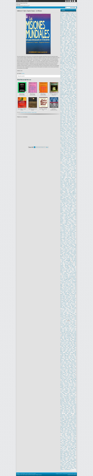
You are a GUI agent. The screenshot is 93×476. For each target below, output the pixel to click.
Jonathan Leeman (69, 268)
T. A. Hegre (63, 433)
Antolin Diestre (70, 43)
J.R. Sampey (63, 227)
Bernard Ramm (64, 56)
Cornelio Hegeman (70, 95)
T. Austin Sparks (68, 433)
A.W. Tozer (73, 14)
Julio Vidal (74, 292)
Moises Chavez (64, 354)
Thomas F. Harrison (65, 437)
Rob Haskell (67, 400)
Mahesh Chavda (63, 330)
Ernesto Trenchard (73, 150)
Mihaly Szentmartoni (70, 351)
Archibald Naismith (68, 45)
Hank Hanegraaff (63, 199)
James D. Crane (66, 234)
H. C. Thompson (66, 197)
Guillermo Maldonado (73, 193)
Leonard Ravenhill (63, 315)
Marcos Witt (63, 332)
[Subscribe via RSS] (74, 1)
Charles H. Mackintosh (68, 81)
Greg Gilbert (70, 190)
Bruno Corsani (64, 64)
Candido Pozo (66, 71)
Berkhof (75, 55)
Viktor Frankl (74, 445)
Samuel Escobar (73, 416)
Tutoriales (73, 443)
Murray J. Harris (70, 354)
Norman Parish (70, 364)
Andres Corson (70, 36)
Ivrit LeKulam (67, 219)
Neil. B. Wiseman (63, 359)
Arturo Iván (71, 49)
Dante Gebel (62, 105)
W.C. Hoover (70, 447)
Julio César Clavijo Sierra (68, 292)
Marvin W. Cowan (64, 341)
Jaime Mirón (71, 231)
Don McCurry (73, 129)
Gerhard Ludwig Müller (68, 184)
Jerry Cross (69, 247)
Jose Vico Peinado (68, 281)
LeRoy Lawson (74, 316)
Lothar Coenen (72, 323)
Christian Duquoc (68, 87)
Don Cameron (73, 128)
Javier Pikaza (73, 241)
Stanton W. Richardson (64, 426)
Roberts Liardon (70, 406)
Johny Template (28, 473)
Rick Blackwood (72, 398)
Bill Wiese (73, 61)
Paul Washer (71, 376)
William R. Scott (63, 462)
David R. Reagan (63, 117)
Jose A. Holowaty (73, 272)
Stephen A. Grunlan (72, 426)
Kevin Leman (70, 304)
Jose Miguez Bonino (67, 279)
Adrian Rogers (71, 17)
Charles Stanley (68, 84)
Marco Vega (69, 330)
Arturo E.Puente (66, 49)
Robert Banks (62, 401)
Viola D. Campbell (64, 446)
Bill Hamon (71, 60)
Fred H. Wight (67, 167)
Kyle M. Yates (74, 307)
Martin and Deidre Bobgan (68, 337)
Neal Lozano (67, 358)
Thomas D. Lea (66, 436)
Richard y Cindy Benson (65, 398)
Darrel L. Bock (67, 106)
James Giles (73, 237)
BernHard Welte (62, 57)
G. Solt (62, 171)
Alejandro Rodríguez (63, 27)
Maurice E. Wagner (67, 342)
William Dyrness (63, 459)
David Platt (73, 116)
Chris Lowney (63, 85)
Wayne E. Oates (73, 452)
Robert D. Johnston (69, 401)
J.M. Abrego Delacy (63, 226)
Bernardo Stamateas (71, 56)
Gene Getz (73, 178)
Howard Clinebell (73, 212)
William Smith (68, 463)
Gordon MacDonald (72, 189)
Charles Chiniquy (64, 79)
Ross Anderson (66, 412)
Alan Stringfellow (63, 20)
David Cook (67, 109)
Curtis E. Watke (73, 97)
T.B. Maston (74, 433)
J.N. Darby (69, 226)
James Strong (66, 240)
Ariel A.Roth (64, 47)
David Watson (73, 119)
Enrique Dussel (72, 148)
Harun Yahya (62, 203)
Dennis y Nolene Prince (71, 124)
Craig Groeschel (69, 96)
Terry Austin (74, 434)
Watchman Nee (66, 452)
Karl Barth (68, 295)
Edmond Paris (74, 139)
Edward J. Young (72, 142)
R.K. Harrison (72, 386)
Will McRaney (66, 456)
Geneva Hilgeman (72, 179)
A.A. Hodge (71, 13)
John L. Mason (74, 259)
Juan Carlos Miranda (67, 286)
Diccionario (65, 126)
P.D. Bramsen (64, 369)
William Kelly (64, 461)
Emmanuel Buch (66, 148)
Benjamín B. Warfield (63, 55)
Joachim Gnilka (70, 251)
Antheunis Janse (72, 41)
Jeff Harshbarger (71, 245)
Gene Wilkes (67, 179)
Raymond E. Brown (68, 389)
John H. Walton (73, 258)
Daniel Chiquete (62, 102)
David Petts (68, 116)
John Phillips (66, 262)
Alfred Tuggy (68, 33)
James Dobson (70, 235)
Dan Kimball (66, 101)
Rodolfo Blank (66, 407)
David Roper (69, 117)
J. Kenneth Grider (66, 223)
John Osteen (64, 261)
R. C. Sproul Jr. (67, 385)
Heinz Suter (65, 204)
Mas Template (33, 473)
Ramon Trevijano (73, 387)
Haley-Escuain (73, 198)
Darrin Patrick (73, 106)
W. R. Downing (71, 446)
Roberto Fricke (74, 405)
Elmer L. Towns (74, 145)
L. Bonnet (69, 308)
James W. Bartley (72, 240)
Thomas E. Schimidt (73, 436)
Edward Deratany (66, 142)
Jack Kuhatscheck (63, 228)
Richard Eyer (62, 395)
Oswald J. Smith (73, 368)
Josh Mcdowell (74, 281)
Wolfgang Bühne (63, 467)
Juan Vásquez (64, 291)
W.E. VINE (74, 447)
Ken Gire (68, 299)
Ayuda (61, 51)
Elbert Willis (63, 145)
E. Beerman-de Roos (63, 135)
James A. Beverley (63, 233)
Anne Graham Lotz (63, 40)
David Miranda (72, 115)
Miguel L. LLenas (66, 349)
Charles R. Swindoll (63, 83)
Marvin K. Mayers (68, 340)
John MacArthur (68, 260)
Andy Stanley (66, 38)
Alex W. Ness (73, 29)
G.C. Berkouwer (67, 171)
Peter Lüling (73, 380)
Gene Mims (62, 179)
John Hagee (63, 259)
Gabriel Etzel (73, 172)
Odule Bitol (71, 365)
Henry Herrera (66, 207)
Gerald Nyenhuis (72, 182)
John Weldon (67, 266)
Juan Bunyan (72, 285)
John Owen (69, 261)
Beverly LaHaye (68, 58)
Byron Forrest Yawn (72, 65)
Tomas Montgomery (73, 442)
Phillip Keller (71, 382)
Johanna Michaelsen (67, 253)
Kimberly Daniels (67, 305)
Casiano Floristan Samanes (64, 77)
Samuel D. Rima (67, 416)
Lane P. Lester (66, 309)
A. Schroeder (67, 13)
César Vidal (62, 78)
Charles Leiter (66, 82)
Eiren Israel (74, 144)
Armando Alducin (63, 48)
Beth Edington (74, 57)
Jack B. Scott (68, 227)
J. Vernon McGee (68, 225)
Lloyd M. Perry (69, 321)
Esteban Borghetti (70, 151)
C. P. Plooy (72, 68)
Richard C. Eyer (72, 394)
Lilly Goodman (73, 320)
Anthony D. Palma (63, 43)
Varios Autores (62, 445)
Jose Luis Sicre (62, 278)
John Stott (66, 265)
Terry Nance (64, 435)
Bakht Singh (74, 51)
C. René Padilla (68, 69)
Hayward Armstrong (69, 203)
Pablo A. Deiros (62, 371)
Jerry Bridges (64, 247)
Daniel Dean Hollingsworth (71, 102)
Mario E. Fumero (73, 333)
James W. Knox (62, 241)
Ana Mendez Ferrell (63, 36)
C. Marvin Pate (67, 68)
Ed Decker (65, 137)
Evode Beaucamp (68, 155)
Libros (35, 112)
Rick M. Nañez (68, 399)
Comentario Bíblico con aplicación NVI (67, 92)
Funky (70, 169)
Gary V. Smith (69, 177)
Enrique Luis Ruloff (63, 149)
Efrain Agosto (70, 144)
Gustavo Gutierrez (63, 196)
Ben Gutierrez (67, 54)
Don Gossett (68, 129)
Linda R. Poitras (63, 321)
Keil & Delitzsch (68, 298)
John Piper (71, 262)
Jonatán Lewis (62, 268)
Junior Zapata (70, 293)
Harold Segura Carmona (65, 201)
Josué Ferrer (69, 282)
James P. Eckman (70, 239)
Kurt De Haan (69, 307)
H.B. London (72, 197)
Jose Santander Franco (65, 280)
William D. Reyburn (71, 457)
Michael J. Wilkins (72, 347)
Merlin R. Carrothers (67, 345)
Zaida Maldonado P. (68, 469)
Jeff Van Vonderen (66, 246)
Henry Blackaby (70, 206)
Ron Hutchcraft (66, 410)
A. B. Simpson (68, 11)
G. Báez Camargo (67, 170)
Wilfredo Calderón (63, 455)
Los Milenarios (66, 323)
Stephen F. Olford (70, 427)
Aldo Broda (73, 22)
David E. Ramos (73, 110)
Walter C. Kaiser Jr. (63, 449)
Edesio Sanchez (70, 138)
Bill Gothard (66, 60)
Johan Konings (67, 252)
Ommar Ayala (67, 366)
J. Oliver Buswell (64, 224)
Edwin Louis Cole (63, 144)
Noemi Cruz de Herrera (64, 361)
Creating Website (22, 473)
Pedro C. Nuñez (67, 378)
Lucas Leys (73, 324)
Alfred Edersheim (72, 31)
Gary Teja (73, 176)
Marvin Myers (74, 340)
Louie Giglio (62, 324)
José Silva (71, 280)
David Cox (71, 109)
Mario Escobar (64, 334)
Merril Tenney (74, 345)
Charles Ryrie (62, 84)
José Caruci (71, 274)
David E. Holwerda (67, 110)
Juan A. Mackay (66, 285)
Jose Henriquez (65, 275)
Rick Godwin (62, 399)
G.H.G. (72, 171)
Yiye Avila (66, 468)
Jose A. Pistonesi (64, 273)
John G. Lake (65, 257)
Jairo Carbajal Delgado (71, 232)
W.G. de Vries (64, 448)
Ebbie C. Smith (69, 136)
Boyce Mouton (62, 63)
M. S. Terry (73, 328)
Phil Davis (68, 381)
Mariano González (67, 333)
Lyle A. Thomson (67, 328)
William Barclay (63, 457)
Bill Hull (65, 61)
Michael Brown (70, 346)
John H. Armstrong (67, 258)
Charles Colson (70, 79)
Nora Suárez (62, 362)
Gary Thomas (62, 177)
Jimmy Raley (65, 251)
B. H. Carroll (69, 51)
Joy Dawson (71, 284)
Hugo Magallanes (68, 214)
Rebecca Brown (65, 391)
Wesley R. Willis (66, 454)
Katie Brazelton (72, 296)
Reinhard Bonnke (72, 392)
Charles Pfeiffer (72, 82)
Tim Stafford (64, 441)
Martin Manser (64, 339)
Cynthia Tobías (63, 98)
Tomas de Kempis (66, 442)
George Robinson (66, 182)
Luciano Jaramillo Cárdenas (64, 325)
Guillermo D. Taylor (30, 112)
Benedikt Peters (72, 54)
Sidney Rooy (71, 422)
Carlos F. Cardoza (72, 74)
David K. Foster (70, 114)
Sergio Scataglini (69, 421)
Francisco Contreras (65, 162)
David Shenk (70, 118)
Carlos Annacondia (63, 72)
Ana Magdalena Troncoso (65, 35)
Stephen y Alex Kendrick (69, 428)
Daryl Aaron (62, 108)
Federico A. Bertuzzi (63, 156)
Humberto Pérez (67, 216)
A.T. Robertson (67, 14)
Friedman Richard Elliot (64, 169)
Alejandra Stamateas (63, 23)
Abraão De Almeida (68, 16)
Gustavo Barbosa (72, 194)
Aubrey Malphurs (66, 50)
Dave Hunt (67, 108)
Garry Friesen (69, 173)
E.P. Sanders (64, 136)
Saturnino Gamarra (73, 420)
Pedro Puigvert (74, 378)
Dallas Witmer (71, 99)
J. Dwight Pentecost (68, 220)
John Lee (63, 260)
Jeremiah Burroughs (73, 246)
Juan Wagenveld (69, 291)
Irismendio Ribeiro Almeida (68, 218)
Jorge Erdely (68, 271)
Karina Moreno (62, 295)
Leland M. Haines (67, 314)
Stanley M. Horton (72, 425)
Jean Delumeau (72, 243)
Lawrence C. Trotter (63, 312)
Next (47, 147)
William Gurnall (66, 460)
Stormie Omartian (73, 429)
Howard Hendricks (64, 213)
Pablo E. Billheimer (67, 372)
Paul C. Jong (67, 374)
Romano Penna (66, 409)
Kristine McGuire (63, 307)
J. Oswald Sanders (71, 224)
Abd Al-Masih (62, 15)
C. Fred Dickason (70, 67)
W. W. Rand (65, 447)
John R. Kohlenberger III (69, 264)
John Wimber (67, 267)
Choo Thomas (74, 84)
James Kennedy (62, 238)
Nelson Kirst (70, 359)
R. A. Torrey (72, 384)
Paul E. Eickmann (70, 375)
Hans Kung (74, 199)
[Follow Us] (70, 1)
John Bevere (64, 254)
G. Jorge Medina (73, 170)
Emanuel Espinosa (64, 146)
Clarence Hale (62, 90)
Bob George (67, 62)
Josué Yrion (66, 284)
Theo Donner (69, 435)
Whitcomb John (72, 454)
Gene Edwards (68, 178)
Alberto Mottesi (74, 21)
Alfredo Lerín (73, 33)
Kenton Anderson (63, 304)
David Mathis (67, 115)
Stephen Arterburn (63, 427)
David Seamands (63, 118)
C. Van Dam (74, 69)
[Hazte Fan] (72, 1)
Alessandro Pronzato (63, 28)
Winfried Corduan (66, 466)
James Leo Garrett (69, 238)
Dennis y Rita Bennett (63, 125)
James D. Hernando (63, 235)
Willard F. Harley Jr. (72, 456)
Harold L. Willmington (72, 200)
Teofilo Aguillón (68, 434)
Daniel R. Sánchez (63, 103)
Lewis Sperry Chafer (68, 319)
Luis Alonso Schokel (65, 326)
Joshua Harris (64, 282)
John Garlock (71, 257)
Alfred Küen (62, 33)
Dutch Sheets (73, 133)
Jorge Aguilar (65, 270)
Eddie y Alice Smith (63, 138)
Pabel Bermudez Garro (71, 369)
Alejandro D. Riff (72, 23)
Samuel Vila (67, 419)
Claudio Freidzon (70, 90)
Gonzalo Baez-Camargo (68, 186)
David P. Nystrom (63, 116)
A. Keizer (73, 11)
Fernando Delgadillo (68, 157)
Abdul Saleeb (68, 15)
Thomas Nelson (69, 439)
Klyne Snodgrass (72, 306)
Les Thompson (63, 318)
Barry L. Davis (71, 53)
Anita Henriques (72, 38)
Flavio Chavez (73, 158)
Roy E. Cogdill (71, 412)
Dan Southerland (72, 101)
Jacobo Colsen (65, 230)
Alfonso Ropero (66, 31)
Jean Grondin (62, 244)
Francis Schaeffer (73, 160)
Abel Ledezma (73, 15)
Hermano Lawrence (68, 211)
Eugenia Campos (24, 112)
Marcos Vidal (74, 331)
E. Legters (69, 135)
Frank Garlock (67, 165)
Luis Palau (68, 327)
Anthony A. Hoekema (63, 42)
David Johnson (73, 112)
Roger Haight (70, 408)
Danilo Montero (72, 104)
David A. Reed (72, 108)
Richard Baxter (66, 394)
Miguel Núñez (73, 349)
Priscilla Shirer (66, 384)
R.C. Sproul (66, 386)
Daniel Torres (67, 104)
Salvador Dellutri (69, 415)
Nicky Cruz (73, 360)
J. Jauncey (70, 221)
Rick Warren (73, 399)
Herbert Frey (62, 209)
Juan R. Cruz (72, 288)
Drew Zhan (68, 133)
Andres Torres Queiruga (68, 37)
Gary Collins (69, 175)
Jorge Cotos (70, 270)
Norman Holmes (64, 364)
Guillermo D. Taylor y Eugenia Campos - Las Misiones (29, 11)
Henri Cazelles (62, 205)
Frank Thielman (69, 166)
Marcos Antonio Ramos (67, 331)
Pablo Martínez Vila (63, 373)
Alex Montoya (67, 29)
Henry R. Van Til (72, 207)
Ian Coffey (72, 216)
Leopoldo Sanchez (68, 316)
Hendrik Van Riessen (72, 204)
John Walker (71, 265)
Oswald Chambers (67, 368)
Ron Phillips (72, 410)
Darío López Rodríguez (69, 105)
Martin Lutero (74, 338)
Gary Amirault (74, 173)
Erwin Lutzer (63, 151)
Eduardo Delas (70, 140)
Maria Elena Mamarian (69, 332)
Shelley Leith (66, 422)
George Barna (62, 180)
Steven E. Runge (67, 429)
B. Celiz (65, 51)
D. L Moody (69, 98)
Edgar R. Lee (69, 139)
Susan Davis (64, 430)
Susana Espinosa (66, 432)
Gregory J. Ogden (68, 192)
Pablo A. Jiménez (70, 371)
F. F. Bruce (73, 155)
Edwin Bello (68, 143)
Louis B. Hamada (68, 324)
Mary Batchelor (70, 341)
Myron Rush (72, 355)
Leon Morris (73, 314)
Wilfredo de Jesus (70, 455)
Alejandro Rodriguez (72, 26)
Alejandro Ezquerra (72, 24)
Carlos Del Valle (66, 74)
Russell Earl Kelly (69, 414)
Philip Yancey (66, 382)
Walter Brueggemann (71, 448)
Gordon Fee (74, 187)
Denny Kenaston (70, 125)
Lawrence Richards (63, 313)
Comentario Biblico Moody (64, 94)
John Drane (66, 255)
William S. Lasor (69, 462)
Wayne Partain (69, 453)
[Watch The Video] (66, 1)
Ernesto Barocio (67, 150)
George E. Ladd (68, 180)
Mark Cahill (74, 334)
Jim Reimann (71, 250)
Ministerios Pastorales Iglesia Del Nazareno (68, 353)
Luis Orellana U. (72, 326)
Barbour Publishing (65, 53)
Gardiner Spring (62, 173)
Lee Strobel (71, 313)
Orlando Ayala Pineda (63, 367)
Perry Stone (63, 380)
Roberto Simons (64, 406)
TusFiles (23, 73)
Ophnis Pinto (73, 366)
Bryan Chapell (70, 64)
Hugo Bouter (71, 213)
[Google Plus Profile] (68, 1)
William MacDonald (71, 461)
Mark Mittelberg (69, 335)
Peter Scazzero (62, 381)
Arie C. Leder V (74, 45)
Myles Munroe (67, 355)
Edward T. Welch (62, 143)
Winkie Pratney (73, 466)
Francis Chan (67, 160)
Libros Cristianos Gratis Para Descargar (28, 474)
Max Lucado (73, 342)
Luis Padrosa (62, 327)
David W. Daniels (66, 119)
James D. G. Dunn (72, 234)
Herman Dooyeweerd (68, 210)
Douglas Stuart (62, 133)
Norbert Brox (68, 362)
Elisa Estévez (68, 145)
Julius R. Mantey (64, 293)
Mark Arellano (69, 334)
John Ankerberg (73, 253)
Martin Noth (70, 339)
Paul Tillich (66, 376)
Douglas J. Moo (72, 132)
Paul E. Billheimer (63, 375)
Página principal (20, 7)
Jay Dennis (62, 243)
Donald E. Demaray (70, 130)
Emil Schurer (70, 146)
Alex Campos (71, 28)
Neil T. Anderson (72, 358)
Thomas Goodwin (63, 439)
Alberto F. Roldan (67, 21)
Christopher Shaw (69, 88)
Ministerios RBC (73, 353)
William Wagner (73, 463)
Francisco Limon (64, 163)
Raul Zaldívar (71, 388)
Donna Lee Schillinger (69, 131)
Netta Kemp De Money (67, 360)
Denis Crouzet (62, 124)
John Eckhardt (71, 255)
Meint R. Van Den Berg (69, 344)
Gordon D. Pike (69, 187)
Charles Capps (74, 78)
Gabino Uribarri (66, 172)
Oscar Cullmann (70, 367)
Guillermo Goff (66, 193)
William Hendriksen (73, 460)
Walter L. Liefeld (68, 450)
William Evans (70, 459)
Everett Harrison (70, 153)
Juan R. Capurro (66, 288)
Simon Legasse (68, 423)
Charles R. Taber (72, 83)
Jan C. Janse (68, 241)
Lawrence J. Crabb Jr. (71, 312)
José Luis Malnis (65, 277)
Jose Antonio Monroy (65, 274)
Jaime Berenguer (72, 230)
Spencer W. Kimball (65, 425)
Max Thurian (62, 344)
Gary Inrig (73, 175)
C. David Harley (63, 67)
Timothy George (69, 441)
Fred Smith (73, 167)
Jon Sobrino (73, 267)
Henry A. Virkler (70, 205)
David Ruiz (73, 117)
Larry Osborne (73, 311)
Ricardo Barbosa (70, 393)
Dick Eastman (71, 126)
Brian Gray (68, 63)
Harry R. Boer (73, 201)
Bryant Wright (66, 65)
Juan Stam (69, 289)
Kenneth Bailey (62, 300)
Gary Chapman (63, 175)
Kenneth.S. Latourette (71, 302)
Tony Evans (69, 443)
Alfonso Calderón (70, 30)
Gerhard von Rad (67, 185)
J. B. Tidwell (72, 219)
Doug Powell (66, 132)
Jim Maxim (66, 250)
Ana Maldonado (72, 35)
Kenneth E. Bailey (65, 301)
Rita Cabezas (62, 400)
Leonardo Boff (70, 315)
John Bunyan (70, 254)
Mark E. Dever (63, 335)
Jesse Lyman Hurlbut (66, 248)
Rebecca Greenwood (73, 391)
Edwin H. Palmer (73, 143)
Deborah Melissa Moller (71, 122)
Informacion (71, 217)
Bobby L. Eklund (72, 62)
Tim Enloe (69, 440)
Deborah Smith (72, 123)
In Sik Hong (66, 217)
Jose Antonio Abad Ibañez (72, 273)
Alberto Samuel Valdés (65, 22)
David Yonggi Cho (70, 121)
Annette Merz (70, 40)
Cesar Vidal (73, 77)
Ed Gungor (69, 137)
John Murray (74, 260)
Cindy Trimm (73, 89)
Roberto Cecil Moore (67, 405)
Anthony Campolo (72, 42)
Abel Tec (61, 16)
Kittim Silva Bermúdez (64, 306)
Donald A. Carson (63, 130)
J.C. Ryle (73, 225)
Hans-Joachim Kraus (65, 200)
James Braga (70, 233)
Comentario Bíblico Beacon (70, 91)
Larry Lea (67, 311)
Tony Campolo (63, 443)
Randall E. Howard (65, 388)
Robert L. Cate (66, 402)
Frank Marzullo (73, 165)
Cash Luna (73, 76)
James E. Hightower (66, 237)
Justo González (67, 294)
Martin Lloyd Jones (67, 338)
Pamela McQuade (70, 373)
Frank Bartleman (66, 164)
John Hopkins (68, 259)
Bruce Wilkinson (73, 63)
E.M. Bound (74, 135)
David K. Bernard (63, 114)
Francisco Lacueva (73, 162)
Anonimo (66, 41)
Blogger (75, 474)
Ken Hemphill (73, 299)
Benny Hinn (70, 55)
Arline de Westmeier (71, 47)
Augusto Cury (73, 50)
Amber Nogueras (73, 34)
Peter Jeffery (68, 380)
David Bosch (62, 109)
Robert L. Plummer (72, 402)
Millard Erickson (68, 352)
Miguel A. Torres (70, 348)
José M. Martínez (69, 278)
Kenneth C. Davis (69, 300)
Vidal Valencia (69, 445)
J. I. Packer (66, 221)
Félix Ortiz (69, 156)
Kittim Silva (73, 305)
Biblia (73, 58)
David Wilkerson (63, 121)
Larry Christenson (72, 309)
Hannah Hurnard (69, 199)
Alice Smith (62, 34)
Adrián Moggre (66, 17)
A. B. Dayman (62, 11)
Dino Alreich (67, 128)
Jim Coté (72, 248)
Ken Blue (64, 299)
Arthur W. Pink (70, 48)
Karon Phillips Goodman (64, 296)
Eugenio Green (62, 153)
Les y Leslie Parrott (70, 318)
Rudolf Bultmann (68, 413)
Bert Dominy (69, 57)
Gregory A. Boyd (68, 191)
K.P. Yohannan (73, 294)
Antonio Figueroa (66, 44)
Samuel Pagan (70, 418)
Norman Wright (66, 365)
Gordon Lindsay (64, 189)
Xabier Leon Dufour (70, 467)
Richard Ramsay (66, 396)
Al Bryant (66, 19)
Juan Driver (65, 287)
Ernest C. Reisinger (70, 149)
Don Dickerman (62, 129)
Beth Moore (63, 58)
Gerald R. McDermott (63, 183)
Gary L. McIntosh (62, 176)
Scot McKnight (63, 421)
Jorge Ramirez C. (67, 272)
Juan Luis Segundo (71, 287)
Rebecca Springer (65, 392)
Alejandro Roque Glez (71, 27)
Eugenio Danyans (72, 152)
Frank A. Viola (71, 163)
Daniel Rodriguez (70, 103)
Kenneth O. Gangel (63, 302)
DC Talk (64, 122)
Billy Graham (62, 62)
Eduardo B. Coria (64, 140)
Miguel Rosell (62, 351)
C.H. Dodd (63, 70)
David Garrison (70, 111)
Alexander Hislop (63, 30)
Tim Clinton (65, 440)
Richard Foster (68, 395)
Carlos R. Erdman (67, 76)
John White (62, 267)
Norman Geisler (73, 362)
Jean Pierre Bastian (69, 244)
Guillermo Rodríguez (65, 194)
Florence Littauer (69, 159)
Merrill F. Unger (64, 346)
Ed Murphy (73, 137)
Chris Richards (69, 85)
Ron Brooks (72, 409)
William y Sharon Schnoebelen (67, 464)
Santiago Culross (66, 420)
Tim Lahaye (74, 440)
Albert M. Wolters (70, 20)
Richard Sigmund (73, 396)
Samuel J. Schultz (64, 418)
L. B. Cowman (64, 308)
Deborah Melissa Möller (64, 123)
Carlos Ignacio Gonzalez (64, 75)
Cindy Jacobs (66, 89)
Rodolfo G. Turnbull (73, 407)
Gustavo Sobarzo (70, 196)
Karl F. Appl (73, 295)
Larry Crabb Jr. (62, 311)
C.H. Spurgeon (69, 70)
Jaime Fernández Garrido (64, 231)
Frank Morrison (62, 166)
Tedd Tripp (63, 434)
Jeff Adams (65, 245)
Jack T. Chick (69, 228)
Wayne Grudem (62, 453)
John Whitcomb (72, 266)
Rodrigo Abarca (64, 408)
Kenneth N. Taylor (72, 301)
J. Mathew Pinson (73, 223)
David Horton (67, 112)
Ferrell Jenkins (67, 158)
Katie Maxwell (62, 298)
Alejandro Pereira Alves (64, 26)
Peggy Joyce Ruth (73, 379)
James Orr (65, 239)
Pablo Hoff (73, 372)
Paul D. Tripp (73, 374)
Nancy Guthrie (66, 357)
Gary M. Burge (69, 176)
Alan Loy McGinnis (72, 19)
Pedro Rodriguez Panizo (65, 379)
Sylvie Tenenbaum (73, 432)
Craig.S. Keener (67, 97)
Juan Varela (74, 289)
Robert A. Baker (72, 400)
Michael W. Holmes (63, 348)
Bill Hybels (69, 61)
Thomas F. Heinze (72, 437)
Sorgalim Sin (74, 423)
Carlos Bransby (70, 72)
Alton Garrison (67, 34)
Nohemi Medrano (72, 361)
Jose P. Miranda (73, 279)
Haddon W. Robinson (66, 198)
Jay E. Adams (67, 243)
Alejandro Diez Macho (64, 24)
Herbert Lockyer (69, 209)
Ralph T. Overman (67, 387)
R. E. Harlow (72, 385)
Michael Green (65, 347)
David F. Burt (64, 111)
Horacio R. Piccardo (67, 212)
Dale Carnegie (65, 99)
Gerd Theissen (70, 183)
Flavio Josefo (62, 159)
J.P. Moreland (74, 226)
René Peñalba (62, 393)
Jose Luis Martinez (72, 277)
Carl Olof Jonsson (72, 71)
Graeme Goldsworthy (63, 190)
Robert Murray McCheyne (64, 403)
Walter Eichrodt (70, 449)
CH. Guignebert (67, 78)
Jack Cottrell (73, 227)
